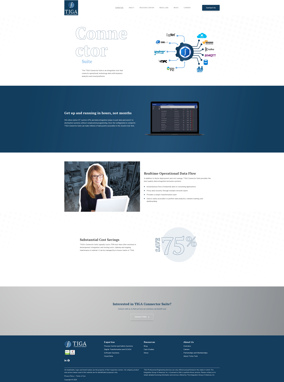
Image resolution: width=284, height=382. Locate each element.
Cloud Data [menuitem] (108, 356)
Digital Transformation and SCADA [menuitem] (117, 349)
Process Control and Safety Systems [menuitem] (118, 346)
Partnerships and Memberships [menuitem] (195, 353)
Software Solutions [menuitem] (111, 353)
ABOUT (131, 8)
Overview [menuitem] (187, 346)
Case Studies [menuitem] (149, 349)
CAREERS (187, 8)
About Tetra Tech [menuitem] (190, 356)
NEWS (176, 8)
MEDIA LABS (163, 8)
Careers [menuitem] (186, 349)
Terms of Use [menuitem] (81, 376)
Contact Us (211, 8)
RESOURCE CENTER (147, 8)
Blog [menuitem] (146, 346)
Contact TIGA (141, 317)
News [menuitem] (146, 353)
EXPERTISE (119, 8)
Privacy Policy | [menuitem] (70, 376)
